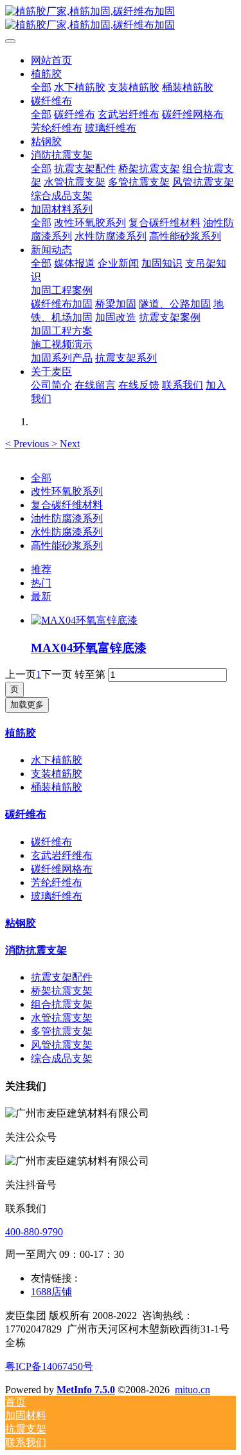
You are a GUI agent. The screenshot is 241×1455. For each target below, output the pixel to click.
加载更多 (27, 704)
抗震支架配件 (62, 977)
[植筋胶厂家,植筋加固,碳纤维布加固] (120, 18)
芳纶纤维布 (56, 882)
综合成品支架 (62, 1058)
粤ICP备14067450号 (49, 1366)
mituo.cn (192, 1389)
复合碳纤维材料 (67, 504)
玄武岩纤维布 (62, 855)
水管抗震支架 (62, 1017)
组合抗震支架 (62, 1004)
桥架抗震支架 (62, 990)
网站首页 (51, 60)
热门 (41, 582)
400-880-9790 (34, 1231)
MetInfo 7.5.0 (86, 1389)
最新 (41, 596)
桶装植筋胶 (56, 787)
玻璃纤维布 (56, 896)
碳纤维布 (25, 814)
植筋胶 (20, 732)
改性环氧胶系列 (67, 491)
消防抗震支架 (36, 950)
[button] (28, 443)
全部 (41, 87)
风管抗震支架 (62, 1044)
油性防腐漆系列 (67, 518)
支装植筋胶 (56, 773)
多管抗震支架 (62, 1031)
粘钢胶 (20, 923)
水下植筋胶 (56, 760)
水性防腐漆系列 (67, 531)
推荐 (41, 569)
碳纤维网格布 (62, 868)
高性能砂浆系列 (67, 545)
